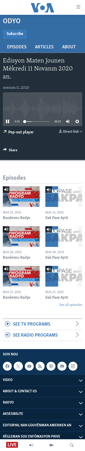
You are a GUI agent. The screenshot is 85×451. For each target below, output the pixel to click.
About (69, 47)
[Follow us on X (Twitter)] (18, 366)
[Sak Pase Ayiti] (63, 196)
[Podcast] (51, 366)
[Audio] (31, 445)
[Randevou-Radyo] (21, 196)
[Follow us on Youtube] (29, 366)
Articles (44, 47)
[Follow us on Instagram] (72, 366)
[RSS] (40, 366)
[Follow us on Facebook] (7, 366)
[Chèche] (72, 445)
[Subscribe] (61, 366)
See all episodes (70, 305)
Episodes (16, 47)
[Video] (51, 445)
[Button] (10, 151)
